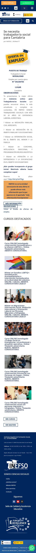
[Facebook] (2, 8)
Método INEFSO (11, 485)
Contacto (9, 492)
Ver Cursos (10, 419)
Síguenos (18, 496)
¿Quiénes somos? (11, 482)
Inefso (8, 479)
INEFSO (8, 41)
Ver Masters (10, 425)
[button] (16, 8)
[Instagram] (8, 8)
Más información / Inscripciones (13, 204)
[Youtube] (5, 8)
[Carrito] (24, 8)
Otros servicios (10, 488)
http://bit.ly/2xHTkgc (16, 179)
